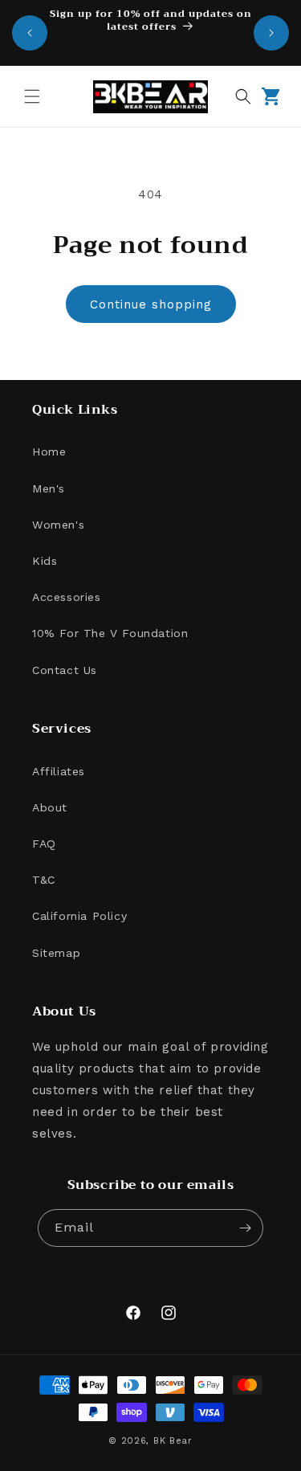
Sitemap (56, 952)
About (49, 807)
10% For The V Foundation (110, 633)
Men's (48, 488)
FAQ (44, 843)
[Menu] (32, 96)
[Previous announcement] (29, 33)
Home (49, 451)
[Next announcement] (271, 33)
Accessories (66, 596)
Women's (58, 524)
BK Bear (173, 1441)
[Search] (243, 96)
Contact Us (64, 670)
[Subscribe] (244, 1228)
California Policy (79, 915)
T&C (43, 879)
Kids (44, 560)
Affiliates (58, 771)
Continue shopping (151, 304)
